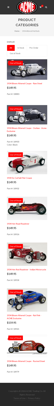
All (11, 48)
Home (17, 31)
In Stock (20, 48)
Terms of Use (19, 398)
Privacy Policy (34, 398)
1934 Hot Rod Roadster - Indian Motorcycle (26, 269)
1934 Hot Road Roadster (18, 223)
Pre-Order (34, 48)
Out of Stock (15, 53)
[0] (40, 7)
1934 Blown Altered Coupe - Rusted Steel (26, 361)
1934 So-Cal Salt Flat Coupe (19, 178)
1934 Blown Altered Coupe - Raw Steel (24, 83)
